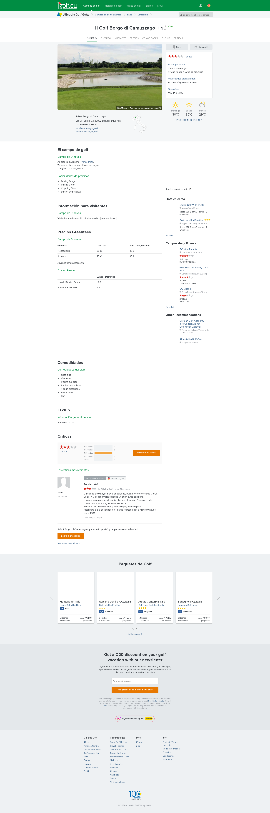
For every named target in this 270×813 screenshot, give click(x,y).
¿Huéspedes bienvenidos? (182, 78)
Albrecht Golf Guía (76, 14)
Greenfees (173, 89)
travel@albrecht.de (156, 700)
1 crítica (188, 56)
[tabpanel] (135, 599)
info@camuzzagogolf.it (87, 128)
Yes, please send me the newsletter (135, 689)
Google (99, 517)
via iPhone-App (123, 489)
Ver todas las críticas (68, 543)
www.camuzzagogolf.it (87, 131)
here (106, 705)
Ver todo (169, 235)
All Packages (134, 634)
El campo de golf (177, 64)
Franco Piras (87, 161)
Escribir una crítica (146, 452)
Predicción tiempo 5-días (188, 119)
